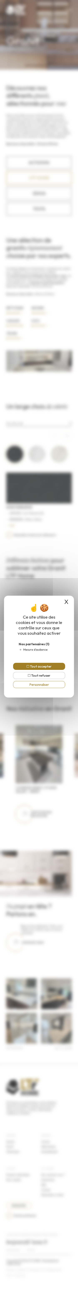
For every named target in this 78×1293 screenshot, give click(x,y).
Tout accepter (40, 666)
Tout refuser (40, 675)
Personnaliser (39, 684)
